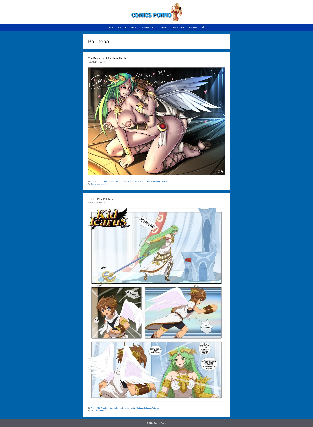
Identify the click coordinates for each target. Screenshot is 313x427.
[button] (203, 27)
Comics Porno (115, 181)
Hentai (134, 27)
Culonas (133, 181)
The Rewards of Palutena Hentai (107, 58)
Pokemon (193, 27)
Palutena (156, 181)
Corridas (125, 181)
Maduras (139, 408)
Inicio (111, 27)
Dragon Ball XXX (148, 27)
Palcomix (164, 27)
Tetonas (164, 181)
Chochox (122, 27)
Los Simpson (178, 27)
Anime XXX (95, 181)
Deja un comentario (99, 184)
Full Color (141, 181)
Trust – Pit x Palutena (101, 199)
